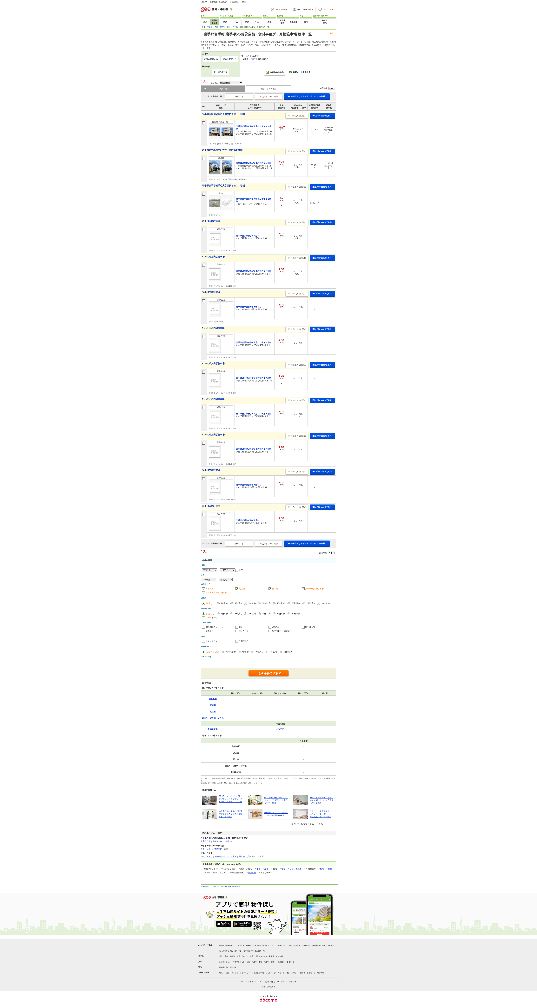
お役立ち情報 (203, 972)
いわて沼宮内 (216, 849)
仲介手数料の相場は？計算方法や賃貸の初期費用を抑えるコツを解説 (230, 814)
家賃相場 (252, 872)
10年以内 (266, 603)
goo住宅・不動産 (205, 945)
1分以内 (224, 613)
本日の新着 (230, 651)
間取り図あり (206, 856)
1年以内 (224, 603)
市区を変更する (211, 59)
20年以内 (296, 603)
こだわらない (212, 651)
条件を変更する (220, 72)
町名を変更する (230, 59)
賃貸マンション (261, 956)
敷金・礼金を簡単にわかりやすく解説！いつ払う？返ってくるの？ (321, 800)
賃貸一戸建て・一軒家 (245, 956)
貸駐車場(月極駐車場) (314, 588)
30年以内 (325, 603)
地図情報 (320, 973)
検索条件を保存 (277, 72)
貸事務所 (209, 588)
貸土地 (275, 588)
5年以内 (252, 603)
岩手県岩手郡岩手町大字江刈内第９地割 (222, 150)
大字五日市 (205, 841)
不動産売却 (223, 967)
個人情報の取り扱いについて (230, 951)
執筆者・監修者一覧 (307, 973)
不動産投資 (280, 962)
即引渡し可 (310, 627)
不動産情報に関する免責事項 (229, 886)
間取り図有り (211, 641)
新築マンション (225, 962)
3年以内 (238, 603)
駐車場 (271, 956)
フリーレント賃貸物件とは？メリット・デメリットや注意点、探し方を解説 (321, 814)
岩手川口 (205, 849)
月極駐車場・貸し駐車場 (225, 856)
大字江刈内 (217, 841)
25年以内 (311, 603)
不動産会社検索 (258, 973)
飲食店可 (209, 631)
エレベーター (245, 631)
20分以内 (296, 613)
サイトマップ (282, 982)
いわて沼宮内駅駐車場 (213, 256)
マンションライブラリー (241, 973)
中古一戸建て (262, 869)
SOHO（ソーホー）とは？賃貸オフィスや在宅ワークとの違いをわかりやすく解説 (230, 800)
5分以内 (238, 613)
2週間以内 (288, 651)
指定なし (210, 603)
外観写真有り (245, 641)
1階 (240, 627)
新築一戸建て (252, 962)
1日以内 (245, 651)
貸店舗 (242, 588)
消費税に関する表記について (254, 951)
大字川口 (228, 841)
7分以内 (252, 613)
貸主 (241, 570)
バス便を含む (211, 617)
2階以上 (275, 627)
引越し (227, 973)
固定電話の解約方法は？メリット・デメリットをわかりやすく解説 (276, 800)
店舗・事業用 (295, 869)
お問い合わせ (270, 982)
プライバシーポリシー (248, 982)
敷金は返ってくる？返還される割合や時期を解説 (276, 814)
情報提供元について (208, 886)
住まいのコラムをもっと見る (308, 824)
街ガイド (281, 973)
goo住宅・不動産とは (227, 945)
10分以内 (266, 613)
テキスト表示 (223, 89)
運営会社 (292, 982)
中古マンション (239, 962)
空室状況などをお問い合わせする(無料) (308, 96)
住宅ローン (290, 962)
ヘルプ (260, 982)
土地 (272, 962)
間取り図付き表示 (268, 89)
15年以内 (281, 603)
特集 (221, 973)
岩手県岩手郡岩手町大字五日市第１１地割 (223, 114)
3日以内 (259, 651)
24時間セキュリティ (214, 627)
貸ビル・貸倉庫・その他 (216, 592)
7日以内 (273, 651)
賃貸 (283, 869)
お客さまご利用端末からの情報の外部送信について (257, 945)
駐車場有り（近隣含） (282, 631)
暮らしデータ (271, 973)
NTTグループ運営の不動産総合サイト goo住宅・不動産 (223, 2)
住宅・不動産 (326, 869)
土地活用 (233, 967)
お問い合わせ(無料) (323, 115)
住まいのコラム (292, 973)
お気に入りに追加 (270, 96)
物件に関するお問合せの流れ (289, 945)
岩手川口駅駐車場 (211, 221)
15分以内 (281, 613)
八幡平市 (254, 59)
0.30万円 (280, 729)
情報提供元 (306, 945)
